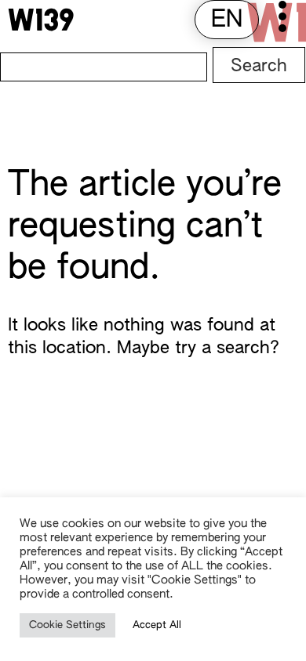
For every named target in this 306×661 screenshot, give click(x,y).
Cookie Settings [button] (67, 625)
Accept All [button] (157, 625)
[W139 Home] (41, 19)
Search (259, 66)
